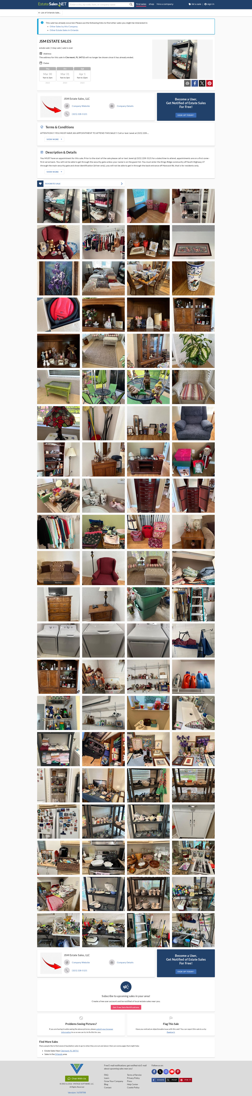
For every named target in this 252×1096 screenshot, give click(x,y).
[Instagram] (166, 1071)
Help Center (132, 1084)
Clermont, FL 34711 (69, 1050)
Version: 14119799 (77, 1092)
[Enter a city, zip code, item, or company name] (131, 4)
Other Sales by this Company (64, 26)
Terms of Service (134, 1075)
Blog (106, 1084)
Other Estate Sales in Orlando (64, 30)
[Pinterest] (177, 1071)
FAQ (106, 1075)
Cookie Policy (133, 1087)
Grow (113, 1081)
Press (129, 1081)
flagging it (171, 1032)
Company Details (125, 106)
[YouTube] (172, 1071)
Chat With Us (79, 1078)
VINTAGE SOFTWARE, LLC (83, 1084)
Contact (107, 1087)
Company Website (81, 106)
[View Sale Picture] (58, 206)
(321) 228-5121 (79, 114)
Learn (106, 1078)
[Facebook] (154, 1071)
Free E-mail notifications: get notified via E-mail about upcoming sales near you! (125, 1067)
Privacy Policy (133, 1078)
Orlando (59, 1054)
